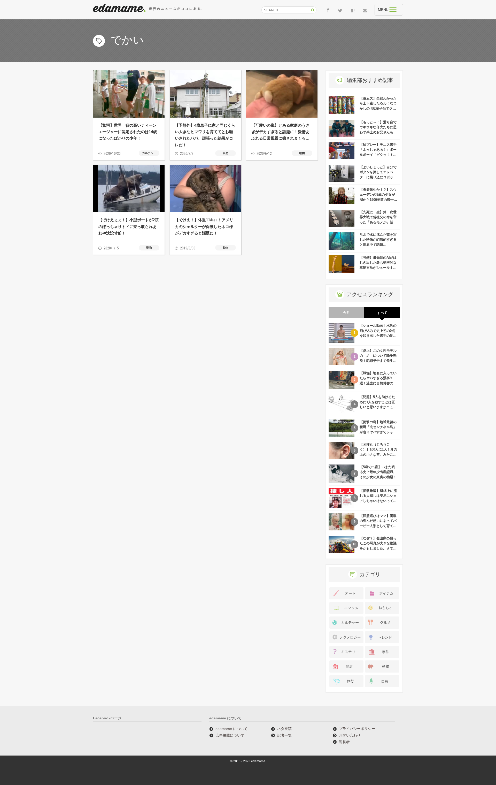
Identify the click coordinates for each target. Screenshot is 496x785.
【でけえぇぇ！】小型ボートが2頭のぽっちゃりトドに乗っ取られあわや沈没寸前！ (128, 226)
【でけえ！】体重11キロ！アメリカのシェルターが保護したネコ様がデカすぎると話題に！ (204, 226)
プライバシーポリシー (357, 729)
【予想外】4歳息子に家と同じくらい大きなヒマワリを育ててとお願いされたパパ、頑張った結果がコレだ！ (205, 135)
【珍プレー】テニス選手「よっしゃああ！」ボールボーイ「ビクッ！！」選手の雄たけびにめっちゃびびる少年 (378, 155)
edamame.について (231, 729)
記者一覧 (284, 735)
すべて (382, 313)
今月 (346, 313)
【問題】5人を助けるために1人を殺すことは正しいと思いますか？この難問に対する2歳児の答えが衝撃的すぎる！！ (378, 407)
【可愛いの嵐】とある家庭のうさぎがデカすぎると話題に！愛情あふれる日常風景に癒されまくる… (280, 131)
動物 (302, 153)
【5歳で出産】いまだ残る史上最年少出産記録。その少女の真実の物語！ (378, 472)
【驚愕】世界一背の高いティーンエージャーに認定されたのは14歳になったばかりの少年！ (127, 131)
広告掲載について (229, 735)
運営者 (344, 742)
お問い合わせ (350, 735)
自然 (225, 153)
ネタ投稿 (284, 729)
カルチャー (149, 153)
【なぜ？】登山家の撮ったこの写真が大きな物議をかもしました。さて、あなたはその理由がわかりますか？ (378, 548)
